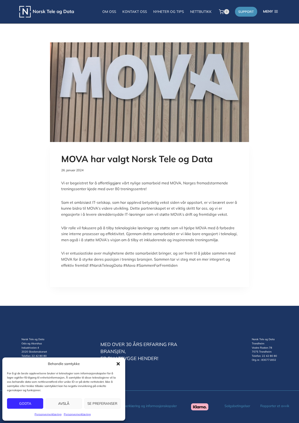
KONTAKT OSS (134, 11)
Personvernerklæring (48, 414)
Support (246, 12)
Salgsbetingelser (237, 406)
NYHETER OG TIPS (168, 11)
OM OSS (109, 11)
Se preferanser (102, 403)
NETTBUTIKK (201, 11)
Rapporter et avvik (274, 406)
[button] (118, 363)
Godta (25, 403)
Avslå (63, 403)
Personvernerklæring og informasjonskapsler (143, 406)
